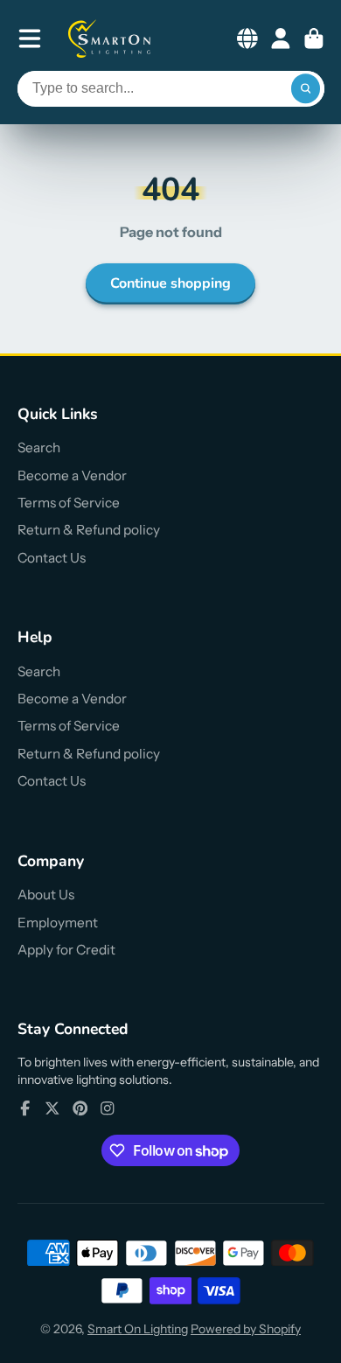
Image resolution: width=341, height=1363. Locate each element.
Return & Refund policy (88, 529)
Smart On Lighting (137, 1329)
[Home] (110, 38)
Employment (57, 922)
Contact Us (51, 557)
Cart (313, 38)
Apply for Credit (66, 949)
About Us (45, 894)
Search (38, 447)
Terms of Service (68, 502)
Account (280, 38)
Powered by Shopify (246, 1329)
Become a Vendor (72, 475)
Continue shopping (170, 283)
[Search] (306, 89)
